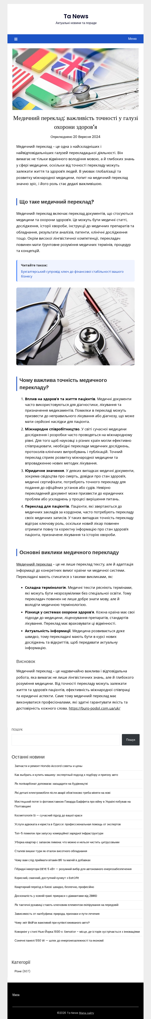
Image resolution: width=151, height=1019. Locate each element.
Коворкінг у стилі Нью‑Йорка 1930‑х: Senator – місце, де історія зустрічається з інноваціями (77, 932)
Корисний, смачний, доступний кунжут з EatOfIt (47, 878)
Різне (18, 971)
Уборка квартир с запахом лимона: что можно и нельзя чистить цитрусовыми (67, 842)
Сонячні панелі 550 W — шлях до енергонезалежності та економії (59, 940)
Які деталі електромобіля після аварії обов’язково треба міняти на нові (62, 793)
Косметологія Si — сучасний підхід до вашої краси (48, 815)
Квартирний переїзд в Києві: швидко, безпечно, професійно (54, 887)
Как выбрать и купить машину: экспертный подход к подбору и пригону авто (66, 775)
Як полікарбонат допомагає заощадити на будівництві (51, 784)
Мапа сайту (86, 1013)
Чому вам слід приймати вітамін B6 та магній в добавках (53, 860)
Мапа (15, 995)
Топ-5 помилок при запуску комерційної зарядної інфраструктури (59, 833)
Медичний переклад (34, 564)
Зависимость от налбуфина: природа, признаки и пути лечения (57, 914)
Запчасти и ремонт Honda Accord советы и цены (48, 766)
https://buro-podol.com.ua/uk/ (94, 708)
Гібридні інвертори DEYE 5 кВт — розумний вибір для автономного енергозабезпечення (73, 869)
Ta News (76, 16)
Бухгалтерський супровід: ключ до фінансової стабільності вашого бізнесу (72, 273)
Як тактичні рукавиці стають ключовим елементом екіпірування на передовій (66, 905)
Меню (132, 38)
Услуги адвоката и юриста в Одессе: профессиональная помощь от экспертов (68, 824)
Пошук (17, 730)
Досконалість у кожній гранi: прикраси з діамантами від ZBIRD (56, 896)
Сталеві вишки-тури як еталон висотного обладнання (51, 851)
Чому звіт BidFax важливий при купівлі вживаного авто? (52, 922)
